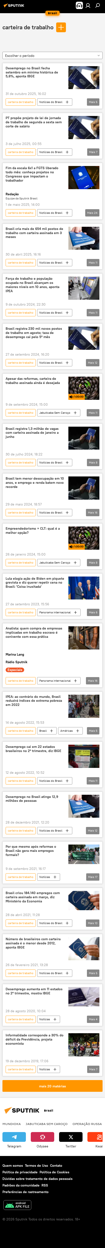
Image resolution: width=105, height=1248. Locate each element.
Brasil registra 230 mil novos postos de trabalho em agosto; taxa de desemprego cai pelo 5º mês (34, 333)
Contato (56, 1165)
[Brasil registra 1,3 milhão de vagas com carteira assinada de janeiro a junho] (83, 438)
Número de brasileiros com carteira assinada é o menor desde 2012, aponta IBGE (33, 943)
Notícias (44, 877)
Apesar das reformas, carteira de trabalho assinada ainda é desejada (33, 381)
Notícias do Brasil (50, 102)
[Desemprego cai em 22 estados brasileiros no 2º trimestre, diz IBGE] (83, 756)
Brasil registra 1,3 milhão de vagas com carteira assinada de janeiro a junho (32, 433)
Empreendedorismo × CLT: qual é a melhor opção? (33, 530)
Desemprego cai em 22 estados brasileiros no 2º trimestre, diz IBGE (33, 749)
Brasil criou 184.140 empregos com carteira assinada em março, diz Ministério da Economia (33, 897)
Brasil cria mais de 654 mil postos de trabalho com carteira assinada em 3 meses (34, 233)
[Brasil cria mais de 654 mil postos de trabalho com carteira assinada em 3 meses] (83, 238)
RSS (45, 1185)
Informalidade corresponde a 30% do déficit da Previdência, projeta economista (34, 1039)
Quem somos (12, 1165)
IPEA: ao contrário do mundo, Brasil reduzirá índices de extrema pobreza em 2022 (34, 701)
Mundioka (11, 1124)
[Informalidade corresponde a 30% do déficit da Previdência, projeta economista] (83, 1044)
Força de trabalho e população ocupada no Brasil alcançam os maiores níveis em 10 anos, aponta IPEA (32, 285)
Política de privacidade (20, 1172)
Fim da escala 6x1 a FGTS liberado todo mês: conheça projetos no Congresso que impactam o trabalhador (32, 174)
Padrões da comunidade (21, 1185)
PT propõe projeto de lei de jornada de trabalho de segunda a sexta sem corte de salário (34, 122)
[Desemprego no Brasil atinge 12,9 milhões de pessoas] (83, 806)
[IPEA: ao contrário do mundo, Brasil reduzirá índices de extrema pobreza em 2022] (83, 706)
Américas (66, 730)
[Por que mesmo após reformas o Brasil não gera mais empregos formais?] (83, 854)
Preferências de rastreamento (25, 1192)
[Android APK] (17, 1205)
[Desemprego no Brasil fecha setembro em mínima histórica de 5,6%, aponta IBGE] (83, 77)
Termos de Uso (36, 1165)
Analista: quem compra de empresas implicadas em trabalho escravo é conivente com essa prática (34, 632)
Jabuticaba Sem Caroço (54, 412)
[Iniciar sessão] (88, 5)
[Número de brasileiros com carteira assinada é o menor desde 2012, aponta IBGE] (83, 948)
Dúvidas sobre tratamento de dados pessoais (37, 1178)
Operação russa (87, 1124)
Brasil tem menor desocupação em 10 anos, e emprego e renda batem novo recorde (35, 482)
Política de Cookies (54, 1172)
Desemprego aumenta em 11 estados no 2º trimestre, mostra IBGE (34, 991)
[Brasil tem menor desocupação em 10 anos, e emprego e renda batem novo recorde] (83, 488)
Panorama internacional (55, 612)
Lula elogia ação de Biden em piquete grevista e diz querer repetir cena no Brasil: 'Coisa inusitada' (35, 583)
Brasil (43, 730)
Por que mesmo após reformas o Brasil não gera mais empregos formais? (31, 851)
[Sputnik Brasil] (14, 7)
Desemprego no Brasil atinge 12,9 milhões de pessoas (32, 799)
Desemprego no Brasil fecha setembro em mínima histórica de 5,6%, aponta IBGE (32, 72)
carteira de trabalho (27, 27)
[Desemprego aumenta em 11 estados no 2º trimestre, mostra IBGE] (83, 997)
